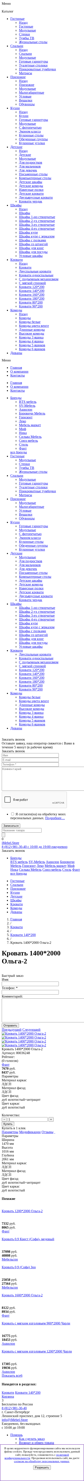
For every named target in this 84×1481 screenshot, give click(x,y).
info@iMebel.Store (15, 1420)
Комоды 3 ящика (31, 337)
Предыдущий (12, 1029)
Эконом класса (30, 538)
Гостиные (26, 26)
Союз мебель (28, 440)
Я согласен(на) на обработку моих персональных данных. (38, 816)
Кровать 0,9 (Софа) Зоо (19, 1267)
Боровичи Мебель (32, 413)
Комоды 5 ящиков (32, 345)
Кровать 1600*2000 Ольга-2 (22, 1295)
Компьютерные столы (35, 576)
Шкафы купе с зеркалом (36, 236)
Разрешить (42, 1467)
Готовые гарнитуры (33, 483)
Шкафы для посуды (33, 252)
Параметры (10, 1132)
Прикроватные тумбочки (37, 491)
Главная (16, 919)
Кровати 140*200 (27, 1392)
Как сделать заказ (32, 1439)
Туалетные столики (33, 487)
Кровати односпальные (36, 658)
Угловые (25, 510)
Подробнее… (55, 818)
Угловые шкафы (31, 256)
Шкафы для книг (31, 248)
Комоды (25, 318)
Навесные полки (31, 588)
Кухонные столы (31, 541)
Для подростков (30, 561)
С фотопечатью (30, 534)
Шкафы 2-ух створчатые (37, 221)
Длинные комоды (32, 329)
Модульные (27, 460)
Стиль (23, 444)
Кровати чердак (30, 600)
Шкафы (24, 213)
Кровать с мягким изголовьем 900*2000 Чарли (36, 1323)
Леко (22, 421)
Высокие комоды (31, 333)
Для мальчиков (30, 565)
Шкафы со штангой (33, 244)
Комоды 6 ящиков (32, 349)
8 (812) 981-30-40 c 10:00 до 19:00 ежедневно (34, 847)
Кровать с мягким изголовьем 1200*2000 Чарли (37, 1351)
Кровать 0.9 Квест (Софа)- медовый (28, 1239)
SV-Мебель (27, 405)
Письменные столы (33, 573)
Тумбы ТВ (26, 468)
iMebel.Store (10, 843)
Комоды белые (29, 322)
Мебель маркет (30, 425)
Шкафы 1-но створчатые (37, 217)
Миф (22, 429)
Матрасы (25, 495)
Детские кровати (31, 592)
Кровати (25, 267)
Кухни (23, 116)
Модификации (30, 1132)
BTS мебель (27, 402)
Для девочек (28, 569)
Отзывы (47, 1132)
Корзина (8, 1396)
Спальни (25, 53)
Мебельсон (10, 1259)
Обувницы (27, 518)
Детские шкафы (30, 580)
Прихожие (26, 85)
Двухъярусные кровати (36, 596)
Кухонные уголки (32, 549)
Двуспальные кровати (35, 654)
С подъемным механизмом (38, 662)
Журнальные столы (33, 472)
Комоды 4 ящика (31, 341)
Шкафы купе (28, 232)
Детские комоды (31, 584)
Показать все (12, 1375)
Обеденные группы (33, 545)
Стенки (24, 464)
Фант (23, 448)
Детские (25, 155)
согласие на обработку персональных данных (41, 1461)
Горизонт (26, 417)
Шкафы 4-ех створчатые (37, 228)
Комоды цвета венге (34, 326)
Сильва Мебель (30, 437)
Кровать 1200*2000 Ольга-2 (22, 1211)
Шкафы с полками (32, 240)
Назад (23, 22)
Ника (23, 433)
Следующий (31, 1029)
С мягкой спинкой (32, 666)
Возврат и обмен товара (36, 1443)
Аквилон (25, 409)
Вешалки (25, 514)
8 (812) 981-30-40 (14, 1408)
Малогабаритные (31, 506)
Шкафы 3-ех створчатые (37, 225)
